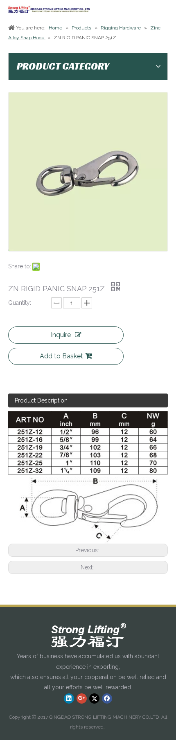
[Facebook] (107, 698)
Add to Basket (61, 356)
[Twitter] (94, 698)
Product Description (41, 400)
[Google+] (82, 698)
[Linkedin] (69, 698)
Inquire (61, 335)
